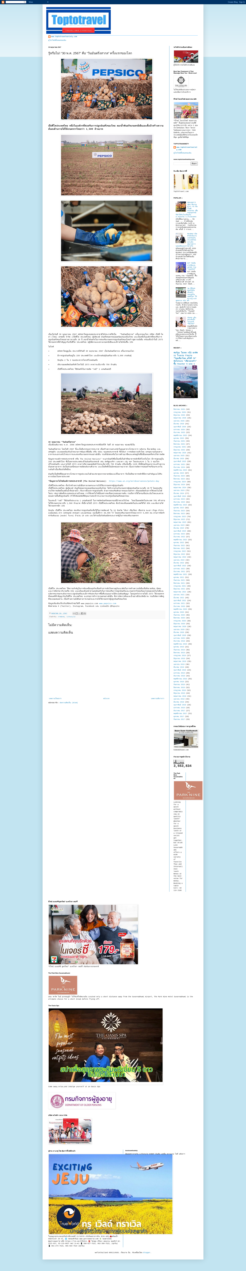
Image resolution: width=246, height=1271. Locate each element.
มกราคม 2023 (179, 534)
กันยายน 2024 (179, 476)
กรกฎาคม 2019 (180, 656)
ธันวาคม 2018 (179, 676)
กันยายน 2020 (179, 615)
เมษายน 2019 (179, 664)
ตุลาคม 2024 (179, 473)
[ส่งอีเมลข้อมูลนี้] (74, 613)
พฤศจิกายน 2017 (180, 714)
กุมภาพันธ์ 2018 (180, 705)
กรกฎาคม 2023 (180, 517)
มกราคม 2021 (179, 603)
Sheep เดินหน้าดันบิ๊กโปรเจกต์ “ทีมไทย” (191, 321)
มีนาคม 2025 (179, 459)
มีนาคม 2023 (179, 528)
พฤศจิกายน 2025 (180, 436)
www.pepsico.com (108, 603)
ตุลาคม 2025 (179, 438)
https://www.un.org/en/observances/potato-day (134, 481)
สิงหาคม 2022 (179, 548)
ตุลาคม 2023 (179, 508)
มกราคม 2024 (179, 499)
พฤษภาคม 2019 (180, 661)
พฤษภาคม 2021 (180, 592)
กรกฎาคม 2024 (180, 482)
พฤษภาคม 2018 (180, 696)
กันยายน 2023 (179, 511)
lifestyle (70, 617)
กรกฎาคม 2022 (180, 551)
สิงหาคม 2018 (179, 688)
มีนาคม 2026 (179, 424)
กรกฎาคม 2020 (180, 621)
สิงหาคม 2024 (179, 479)
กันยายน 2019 (179, 650)
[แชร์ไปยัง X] (79, 613)
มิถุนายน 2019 (179, 659)
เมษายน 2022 (179, 560)
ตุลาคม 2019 (179, 647)
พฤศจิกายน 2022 (180, 540)
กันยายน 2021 (179, 580)
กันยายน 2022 (179, 546)
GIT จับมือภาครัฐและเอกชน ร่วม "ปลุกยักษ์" (191, 266)
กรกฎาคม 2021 (180, 586)
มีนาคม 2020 (179, 632)
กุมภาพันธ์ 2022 (180, 566)
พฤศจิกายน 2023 (180, 505)
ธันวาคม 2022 (179, 537)
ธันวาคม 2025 (179, 433)
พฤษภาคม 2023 (180, 522)
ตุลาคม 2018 (179, 682)
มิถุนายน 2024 (179, 485)
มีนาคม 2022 (179, 563)
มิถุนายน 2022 (179, 554)
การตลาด (61, 617)
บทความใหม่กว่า (55, 699)
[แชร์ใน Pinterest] (84, 613)
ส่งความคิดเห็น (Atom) (69, 703)
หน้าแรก (106, 699)
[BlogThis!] (76, 613)
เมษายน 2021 (179, 595)
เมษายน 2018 (179, 699)
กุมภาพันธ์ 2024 (180, 496)
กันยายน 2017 (179, 719)
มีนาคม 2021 (179, 598)
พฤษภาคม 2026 (180, 418)
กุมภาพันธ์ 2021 (180, 601)
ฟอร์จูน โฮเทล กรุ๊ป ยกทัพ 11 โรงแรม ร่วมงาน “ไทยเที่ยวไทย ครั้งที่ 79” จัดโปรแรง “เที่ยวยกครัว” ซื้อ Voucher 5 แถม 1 (186, 358)
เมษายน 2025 (179, 456)
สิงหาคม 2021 (179, 583)
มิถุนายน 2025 (179, 450)
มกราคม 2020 (179, 638)
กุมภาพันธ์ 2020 (180, 635)
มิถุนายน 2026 (179, 415)
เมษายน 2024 (179, 490)
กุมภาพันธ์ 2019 (180, 670)
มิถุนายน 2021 (179, 589)
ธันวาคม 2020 (179, 606)
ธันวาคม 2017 (179, 711)
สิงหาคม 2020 (179, 618)
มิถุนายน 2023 (179, 519)
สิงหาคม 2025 (179, 444)
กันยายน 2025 (179, 441)
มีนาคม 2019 (179, 667)
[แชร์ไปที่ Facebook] (82, 613)
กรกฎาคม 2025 (180, 447)
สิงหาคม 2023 (179, 514)
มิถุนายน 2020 (179, 624)
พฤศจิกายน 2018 (180, 679)
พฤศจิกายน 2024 (180, 470)
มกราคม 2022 (179, 569)
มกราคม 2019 (179, 673)
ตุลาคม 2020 (179, 612)
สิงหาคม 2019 (179, 653)
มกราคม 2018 (179, 708)
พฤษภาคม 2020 (180, 627)
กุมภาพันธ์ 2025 (180, 462)
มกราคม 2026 (179, 430)
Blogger (146, 1253)
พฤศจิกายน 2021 (180, 574)
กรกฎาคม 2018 (180, 690)
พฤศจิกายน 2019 (180, 644)
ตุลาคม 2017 (179, 717)
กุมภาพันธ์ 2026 (180, 427)
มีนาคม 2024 (179, 493)
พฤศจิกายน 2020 (180, 609)
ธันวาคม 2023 (179, 502)
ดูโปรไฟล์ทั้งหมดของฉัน (57, 40)
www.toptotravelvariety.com (64, 37)
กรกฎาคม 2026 (180, 412)
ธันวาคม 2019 (179, 641)
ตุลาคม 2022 (179, 543)
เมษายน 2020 (179, 630)
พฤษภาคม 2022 (180, 557)
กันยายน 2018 (179, 685)
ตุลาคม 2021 (179, 577)
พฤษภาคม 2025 (180, 453)
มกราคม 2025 (179, 464)
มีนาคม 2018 (179, 702)
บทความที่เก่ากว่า (157, 699)
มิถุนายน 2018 (179, 693)
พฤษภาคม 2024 (180, 488)
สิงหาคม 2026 (179, 409)
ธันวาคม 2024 (179, 467)
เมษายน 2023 (179, 525)
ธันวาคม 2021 (179, 572)
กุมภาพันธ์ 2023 (180, 531)
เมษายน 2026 (179, 421)
